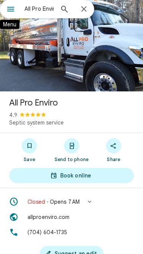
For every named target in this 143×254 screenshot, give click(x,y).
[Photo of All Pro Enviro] (71, 45)
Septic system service (36, 122)
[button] (71, 201)
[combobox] (39, 8)
